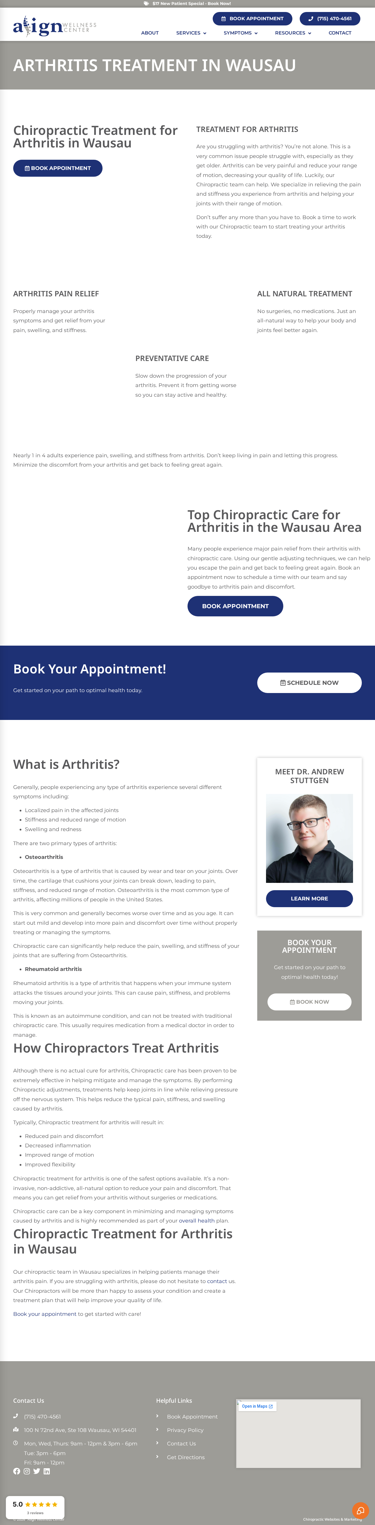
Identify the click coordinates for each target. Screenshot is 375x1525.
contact (217, 1281)
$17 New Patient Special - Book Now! (192, 3)
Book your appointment (44, 1314)
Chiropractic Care (266, 518)
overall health (197, 1221)
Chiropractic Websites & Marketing (332, 1520)
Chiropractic (50, 134)
